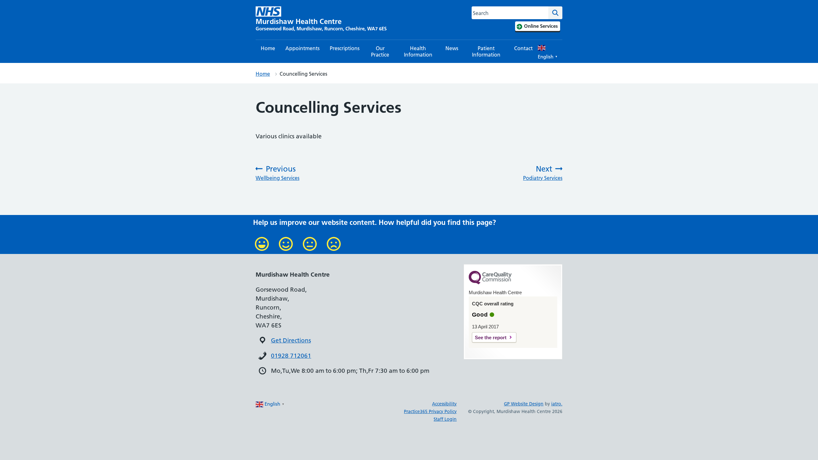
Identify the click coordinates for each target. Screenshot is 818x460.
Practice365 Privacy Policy (430, 411)
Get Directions (291, 340)
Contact (523, 48)
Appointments (302, 48)
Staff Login (445, 419)
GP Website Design (524, 404)
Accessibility (444, 404)
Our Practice (380, 51)
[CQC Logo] (490, 282)
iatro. (556, 404)
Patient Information (486, 51)
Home (268, 48)
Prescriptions (344, 48)
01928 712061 (291, 355)
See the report (490, 337)
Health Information (418, 51)
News (451, 48)
